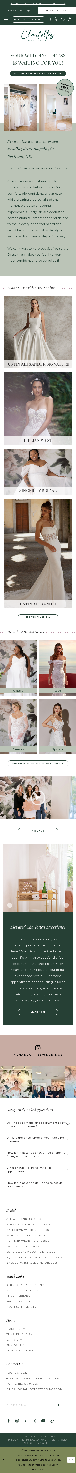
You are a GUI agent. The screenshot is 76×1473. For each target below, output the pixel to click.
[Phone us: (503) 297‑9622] (56, 19)
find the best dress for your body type (38, 763)
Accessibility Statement (38, 1443)
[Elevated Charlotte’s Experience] (38, 878)
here (41, 1469)
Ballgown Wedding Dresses (29, 1230)
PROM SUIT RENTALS (21, 1306)
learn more (38, 1012)
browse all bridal (38, 617)
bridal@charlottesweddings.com (34, 1389)
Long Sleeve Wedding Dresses (30, 1251)
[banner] (38, 35)
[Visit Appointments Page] (20, 107)
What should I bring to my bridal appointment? (29, 1169)
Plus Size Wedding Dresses (28, 1224)
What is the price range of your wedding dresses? (35, 1139)
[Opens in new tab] (16, 1082)
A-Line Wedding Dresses (25, 1235)
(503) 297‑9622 (17, 1372)
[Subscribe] (53, 1405)
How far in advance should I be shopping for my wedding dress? (36, 1154)
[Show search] (50, 19)
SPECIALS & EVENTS (20, 1301)
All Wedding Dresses (23, 1219)
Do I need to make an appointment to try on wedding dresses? (36, 1124)
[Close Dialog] (4, 1460)
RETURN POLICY (59, 1440)
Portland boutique (19, 11)
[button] (6, 19)
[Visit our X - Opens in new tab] (34, 1421)
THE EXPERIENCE (18, 1296)
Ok (71, 1459)
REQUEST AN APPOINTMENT (26, 1285)
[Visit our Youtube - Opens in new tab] (43, 1421)
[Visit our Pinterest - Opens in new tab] (26, 1421)
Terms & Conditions (34, 1440)
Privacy (13, 1440)
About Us (38, 831)
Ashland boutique (57, 11)
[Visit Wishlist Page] (63, 19)
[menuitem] (19, 10)
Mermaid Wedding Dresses (27, 1241)
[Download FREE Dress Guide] (65, 87)
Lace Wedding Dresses (24, 1246)
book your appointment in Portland (38, 73)
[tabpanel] (38, 878)
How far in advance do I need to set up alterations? (35, 1184)
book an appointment (38, 168)
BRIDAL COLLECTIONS (22, 1290)
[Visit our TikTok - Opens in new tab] (52, 1421)
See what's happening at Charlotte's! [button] (38, 3)
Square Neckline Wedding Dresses (34, 1257)
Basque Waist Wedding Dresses (32, 1262)
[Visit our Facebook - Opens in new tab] (8, 1421)
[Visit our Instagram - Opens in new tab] (17, 1421)
